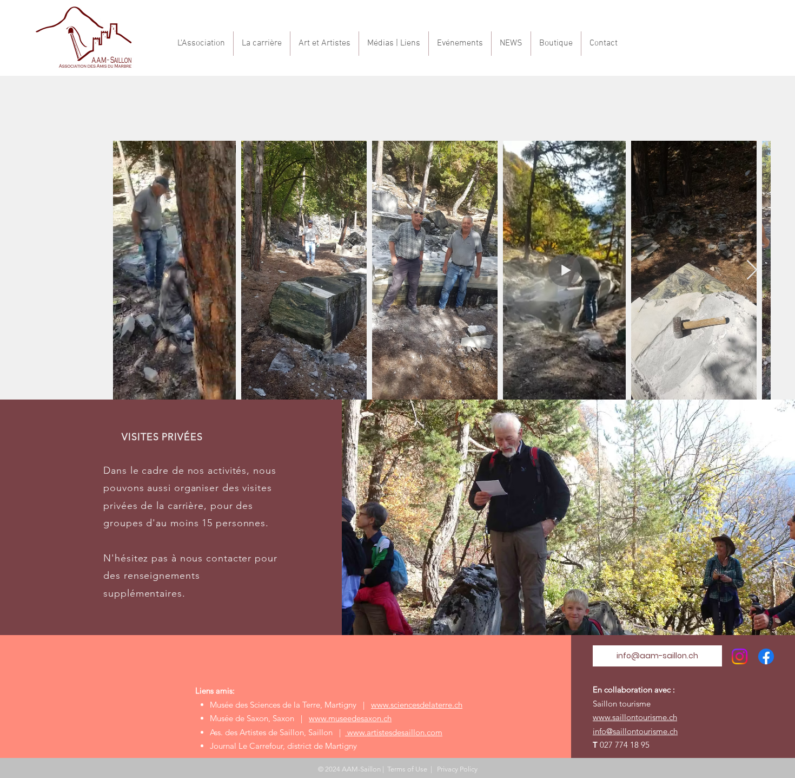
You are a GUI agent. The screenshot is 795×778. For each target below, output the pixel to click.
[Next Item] (752, 270)
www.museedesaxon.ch (350, 718)
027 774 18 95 (625, 745)
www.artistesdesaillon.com (393, 732)
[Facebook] (766, 656)
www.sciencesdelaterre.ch (416, 704)
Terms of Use (407, 769)
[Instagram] (739, 656)
